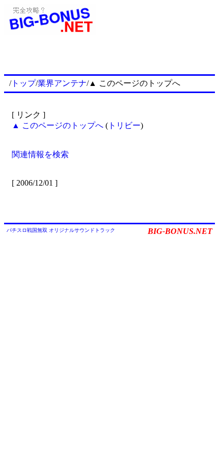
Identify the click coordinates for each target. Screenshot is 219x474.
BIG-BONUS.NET (180, 231)
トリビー (124, 125)
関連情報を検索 (40, 154)
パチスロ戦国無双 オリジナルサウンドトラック (61, 230)
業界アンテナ (62, 83)
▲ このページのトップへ (57, 125)
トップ (23, 83)
